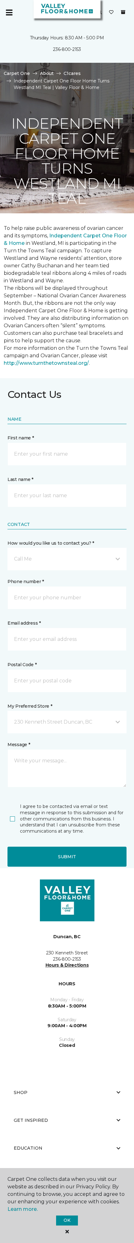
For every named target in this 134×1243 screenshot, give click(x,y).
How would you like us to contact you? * (50, 543)
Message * (18, 744)
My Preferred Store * (29, 706)
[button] (67, 559)
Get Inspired (31, 1120)
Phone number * (25, 581)
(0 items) (123, 12)
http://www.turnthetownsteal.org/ (46, 363)
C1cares (72, 73)
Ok (67, 1220)
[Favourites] (111, 12)
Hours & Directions (67, 965)
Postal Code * (21, 664)
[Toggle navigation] (9, 12)
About (47, 73)
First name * (20, 438)
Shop (20, 1092)
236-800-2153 (67, 49)
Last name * (20, 479)
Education (28, 1148)
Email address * (24, 623)
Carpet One (17, 73)
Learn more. (22, 1209)
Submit (67, 856)
